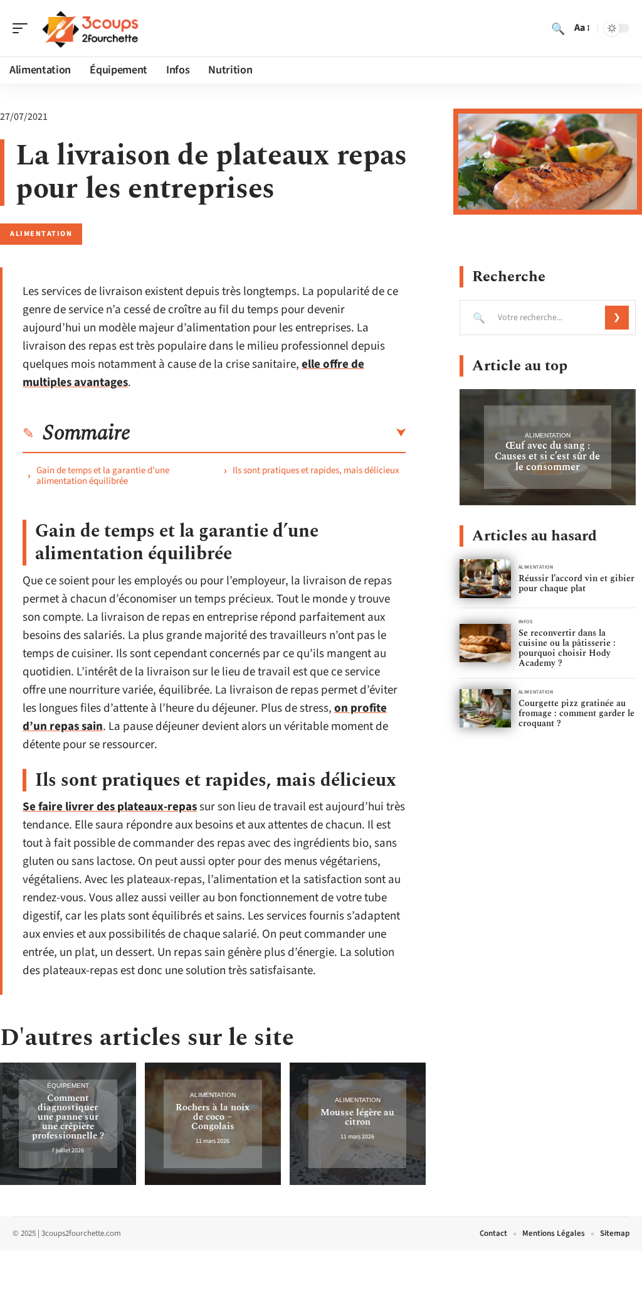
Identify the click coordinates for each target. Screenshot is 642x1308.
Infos (525, 621)
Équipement (68, 1085)
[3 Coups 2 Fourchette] (90, 28)
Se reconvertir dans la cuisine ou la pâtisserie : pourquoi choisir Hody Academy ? (567, 648)
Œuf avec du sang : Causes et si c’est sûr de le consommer (547, 456)
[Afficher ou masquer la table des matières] (268, 433)
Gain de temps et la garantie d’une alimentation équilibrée (102, 476)
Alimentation (41, 233)
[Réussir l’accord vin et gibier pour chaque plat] (485, 578)
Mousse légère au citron (357, 1117)
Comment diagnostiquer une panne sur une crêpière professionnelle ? (68, 1117)
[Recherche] (558, 28)
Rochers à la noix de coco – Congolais (213, 1117)
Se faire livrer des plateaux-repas (110, 806)
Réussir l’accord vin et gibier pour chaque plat (576, 583)
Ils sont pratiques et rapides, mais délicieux (316, 470)
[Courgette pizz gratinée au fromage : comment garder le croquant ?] (485, 708)
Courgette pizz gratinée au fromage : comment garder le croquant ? (576, 713)
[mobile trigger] (23, 28)
